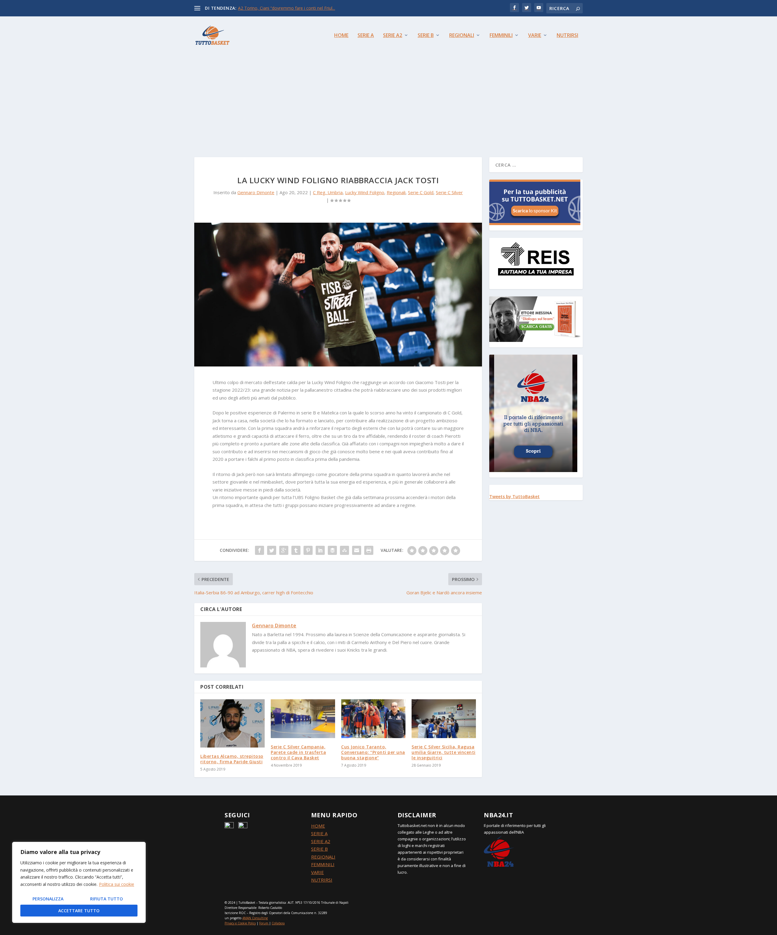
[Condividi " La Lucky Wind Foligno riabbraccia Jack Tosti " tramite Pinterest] (308, 550)
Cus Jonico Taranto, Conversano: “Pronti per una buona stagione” (373, 752)
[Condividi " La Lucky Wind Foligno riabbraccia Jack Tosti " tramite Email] (357, 550)
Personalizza (47, 899)
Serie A (366, 36)
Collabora (278, 923)
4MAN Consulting (255, 918)
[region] (79, 882)
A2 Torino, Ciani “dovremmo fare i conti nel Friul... (286, 8)
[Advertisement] (388, 99)
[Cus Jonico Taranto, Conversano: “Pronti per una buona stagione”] (373, 718)
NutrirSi (567, 36)
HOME (318, 826)
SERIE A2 (320, 841)
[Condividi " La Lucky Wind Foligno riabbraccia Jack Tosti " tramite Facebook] (259, 550)
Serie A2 (392, 36)
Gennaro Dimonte (255, 192)
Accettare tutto (79, 910)
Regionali (461, 36)
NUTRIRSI (321, 880)
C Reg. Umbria (328, 192)
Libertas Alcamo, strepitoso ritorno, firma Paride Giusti (231, 759)
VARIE (317, 872)
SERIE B (319, 849)
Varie (534, 36)
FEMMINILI (322, 864)
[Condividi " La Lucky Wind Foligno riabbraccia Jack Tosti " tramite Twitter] (272, 550)
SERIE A (319, 833)
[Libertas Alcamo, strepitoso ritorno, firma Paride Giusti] (232, 723)
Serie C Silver (449, 192)
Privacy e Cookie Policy (240, 923)
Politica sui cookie (116, 884)
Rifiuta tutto (106, 899)
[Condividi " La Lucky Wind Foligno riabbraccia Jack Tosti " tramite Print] (369, 550)
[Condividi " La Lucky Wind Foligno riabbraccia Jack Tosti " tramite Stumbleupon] (344, 550)
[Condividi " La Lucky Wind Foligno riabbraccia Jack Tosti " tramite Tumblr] (296, 550)
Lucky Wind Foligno (364, 192)
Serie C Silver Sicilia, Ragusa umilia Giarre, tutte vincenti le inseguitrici (444, 752)
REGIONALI (323, 857)
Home (341, 36)
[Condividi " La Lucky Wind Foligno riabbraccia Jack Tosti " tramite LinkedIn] (320, 550)
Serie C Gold (420, 192)
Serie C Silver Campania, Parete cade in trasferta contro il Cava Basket (298, 752)
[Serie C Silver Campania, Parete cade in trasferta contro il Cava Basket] (303, 718)
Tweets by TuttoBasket (514, 496)
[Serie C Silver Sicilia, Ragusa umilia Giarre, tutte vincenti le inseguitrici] (444, 718)
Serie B (426, 36)
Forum (263, 923)
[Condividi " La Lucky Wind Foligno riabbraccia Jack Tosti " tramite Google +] (284, 550)
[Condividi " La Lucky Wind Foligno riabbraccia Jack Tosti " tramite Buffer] (332, 550)
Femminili (501, 36)
